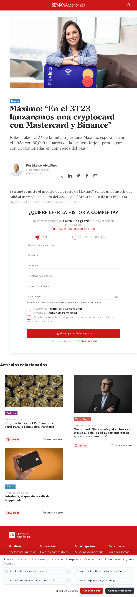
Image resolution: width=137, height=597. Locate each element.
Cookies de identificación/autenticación (99, 571)
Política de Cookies (66, 590)
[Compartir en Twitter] (78, 176)
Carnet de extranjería (92, 237)
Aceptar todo (92, 591)
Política (11, 413)
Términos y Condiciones (65, 308)
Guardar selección (119, 591)
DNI (44, 237)
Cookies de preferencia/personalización (32, 580)
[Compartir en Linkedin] (70, 176)
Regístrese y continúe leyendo (73, 333)
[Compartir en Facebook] (87, 176)
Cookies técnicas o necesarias (27, 571)
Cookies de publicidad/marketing (96, 580)
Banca (15, 101)
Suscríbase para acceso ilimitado (73, 229)
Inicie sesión (88, 341)
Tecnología (82, 419)
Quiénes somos (119, 552)
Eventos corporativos (54, 552)
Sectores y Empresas (22, 552)
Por (41, 165)
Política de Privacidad (62, 313)
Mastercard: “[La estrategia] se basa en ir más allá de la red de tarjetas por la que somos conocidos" (102, 433)
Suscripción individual (89, 552)
